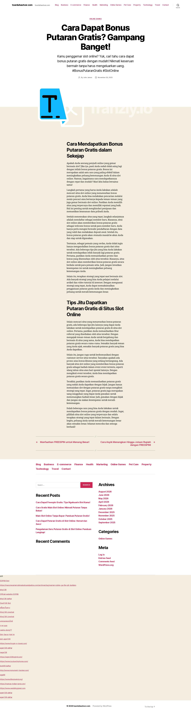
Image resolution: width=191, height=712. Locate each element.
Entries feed (104, 558)
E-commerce (76, 5)
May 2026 (103, 498)
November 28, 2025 (105, 77)
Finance (87, 5)
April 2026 (103, 502)
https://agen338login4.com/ (11, 657)
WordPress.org (106, 565)
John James (87, 77)
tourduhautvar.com (22, 5)
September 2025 (106, 522)
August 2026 (105, 491)
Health (94, 5)
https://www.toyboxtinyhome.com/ (14, 661)
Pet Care (127, 5)
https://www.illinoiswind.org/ (11, 679)
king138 (3, 590)
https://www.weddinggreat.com (12, 688)
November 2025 (106, 515)
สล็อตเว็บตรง (5, 608)
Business (64, 5)
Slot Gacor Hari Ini (7, 634)
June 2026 (103, 495)
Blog (56, 5)
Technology (147, 5)
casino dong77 (6, 630)
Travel (157, 5)
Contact (165, 5)
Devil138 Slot (5, 603)
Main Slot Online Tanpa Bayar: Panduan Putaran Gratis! (63, 516)
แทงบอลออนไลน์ (6, 621)
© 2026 (70, 706)
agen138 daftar (6, 648)
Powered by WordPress (102, 706)
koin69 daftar (5, 666)
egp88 (2, 675)
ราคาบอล (3, 625)
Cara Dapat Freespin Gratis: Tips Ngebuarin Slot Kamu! (63, 502)
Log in (101, 554)
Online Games (115, 5)
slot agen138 (5, 639)
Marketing (104, 5)
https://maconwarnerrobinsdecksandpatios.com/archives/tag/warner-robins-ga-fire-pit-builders (38, 585)
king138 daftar (6, 599)
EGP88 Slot (4, 581)
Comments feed (106, 561)
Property (137, 5)
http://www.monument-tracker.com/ (14, 670)
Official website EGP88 (9, 594)
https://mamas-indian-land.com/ (12, 684)
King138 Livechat (7, 612)
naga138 (3, 652)
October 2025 (105, 519)
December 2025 (106, 512)
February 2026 (105, 505)
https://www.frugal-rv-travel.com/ (13, 643)
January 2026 (105, 509)
